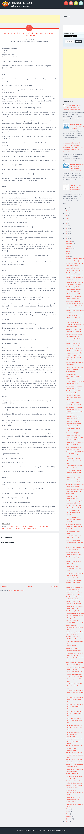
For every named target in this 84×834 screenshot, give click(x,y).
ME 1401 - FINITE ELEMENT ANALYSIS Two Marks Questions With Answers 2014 (72, 107)
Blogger (64, 830)
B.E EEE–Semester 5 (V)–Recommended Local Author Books (74, 627)
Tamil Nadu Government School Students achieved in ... (74, 543)
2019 (66, 221)
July (67, 253)
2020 (66, 218)
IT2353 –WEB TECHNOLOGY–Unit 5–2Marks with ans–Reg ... (74, 693)
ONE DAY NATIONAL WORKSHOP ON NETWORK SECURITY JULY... (74, 776)
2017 (66, 226)
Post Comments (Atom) (16, 590)
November (69, 243)
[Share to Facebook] (7, 524)
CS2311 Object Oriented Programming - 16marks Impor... (73, 531)
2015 (66, 231)
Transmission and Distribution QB (24, 528)
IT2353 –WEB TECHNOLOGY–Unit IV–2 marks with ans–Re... (74, 700)
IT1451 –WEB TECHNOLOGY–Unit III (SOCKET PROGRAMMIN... (74, 748)
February (69, 816)
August (68, 251)
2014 (66, 233)
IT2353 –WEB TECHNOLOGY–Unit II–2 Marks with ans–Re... (74, 713)
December (69, 241)
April (67, 811)
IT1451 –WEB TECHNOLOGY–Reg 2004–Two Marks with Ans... (74, 727)
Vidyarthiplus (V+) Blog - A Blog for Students (40, 830)
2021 (66, 216)
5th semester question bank (16, 526)
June (67, 256)
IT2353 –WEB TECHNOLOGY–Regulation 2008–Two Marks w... (74, 686)
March (68, 814)
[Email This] (3, 524)
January (68, 819)
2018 (66, 223)
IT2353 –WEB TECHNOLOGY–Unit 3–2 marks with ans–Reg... (74, 707)
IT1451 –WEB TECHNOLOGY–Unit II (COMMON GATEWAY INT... (74, 755)
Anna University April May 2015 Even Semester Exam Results (77, 126)
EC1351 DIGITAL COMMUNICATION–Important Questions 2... (73, 496)
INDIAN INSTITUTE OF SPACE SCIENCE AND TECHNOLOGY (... (74, 644)
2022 (66, 213)
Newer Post (4, 586)
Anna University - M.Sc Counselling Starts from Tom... (73, 568)
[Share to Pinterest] (9, 524)
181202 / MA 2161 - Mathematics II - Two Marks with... (74, 792)
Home (30, 586)
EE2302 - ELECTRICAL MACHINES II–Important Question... (73, 519)
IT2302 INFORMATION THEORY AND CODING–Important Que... (75, 454)
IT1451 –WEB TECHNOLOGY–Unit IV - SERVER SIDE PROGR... (74, 741)
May (67, 809)
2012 (66, 238)
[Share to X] (6, 524)
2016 (66, 228)
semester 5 (30, 526)
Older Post (54, 586)
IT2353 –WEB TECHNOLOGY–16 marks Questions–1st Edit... (74, 679)
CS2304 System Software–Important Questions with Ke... (74, 461)
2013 (66, 236)
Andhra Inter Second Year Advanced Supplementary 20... (74, 428)
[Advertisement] (30, 19)
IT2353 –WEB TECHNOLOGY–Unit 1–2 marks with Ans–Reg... (74, 720)
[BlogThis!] (4, 524)
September (69, 248)
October (68, 246)
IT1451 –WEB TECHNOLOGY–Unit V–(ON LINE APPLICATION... (74, 734)
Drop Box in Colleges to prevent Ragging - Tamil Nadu (73, 398)
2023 (66, 211)
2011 (66, 821)
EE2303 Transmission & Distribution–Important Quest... (73, 512)
